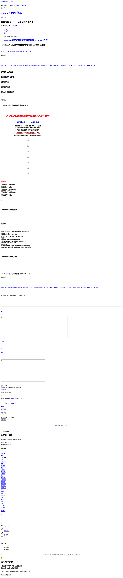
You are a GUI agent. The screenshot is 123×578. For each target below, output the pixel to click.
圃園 (2, 503)
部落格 (6, 31)
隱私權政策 (71, 554)
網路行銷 (3, 488)
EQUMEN (4, 509)
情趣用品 (3, 472)
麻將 (2, 460)
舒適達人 (3, 486)
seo (1, 489)
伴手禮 (3, 466)
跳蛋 (2, 476)
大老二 (3, 462)
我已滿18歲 (4, 574)
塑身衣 (3, 341)
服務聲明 (77, 554)
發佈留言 (3, 419)
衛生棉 (3, 482)
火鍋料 (3, 470)
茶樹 (2, 497)
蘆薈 (2, 493)
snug (2, 311)
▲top (2, 406)
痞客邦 (12, 398)
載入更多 (3, 409)
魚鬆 (2, 352)
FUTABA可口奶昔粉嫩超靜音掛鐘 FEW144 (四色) (26, 40)
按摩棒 (3, 474)
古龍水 (3, 501)
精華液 (3, 495)
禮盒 (2, 464)
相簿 (5, 29)
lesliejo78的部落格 (11, 12)
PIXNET (49, 554)
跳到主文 (3, 17)
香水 (2, 499)
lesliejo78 (3, 389)
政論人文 (13, 403)
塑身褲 (3, 507)
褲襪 (2, 456)
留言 (16, 398)
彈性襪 (3, 454)
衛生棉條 (3, 484)
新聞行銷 (3, 491)
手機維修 (3, 480)
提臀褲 (3, 511)
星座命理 (14, 26)
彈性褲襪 (3, 458)
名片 (5, 33)
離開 (10, 574)
